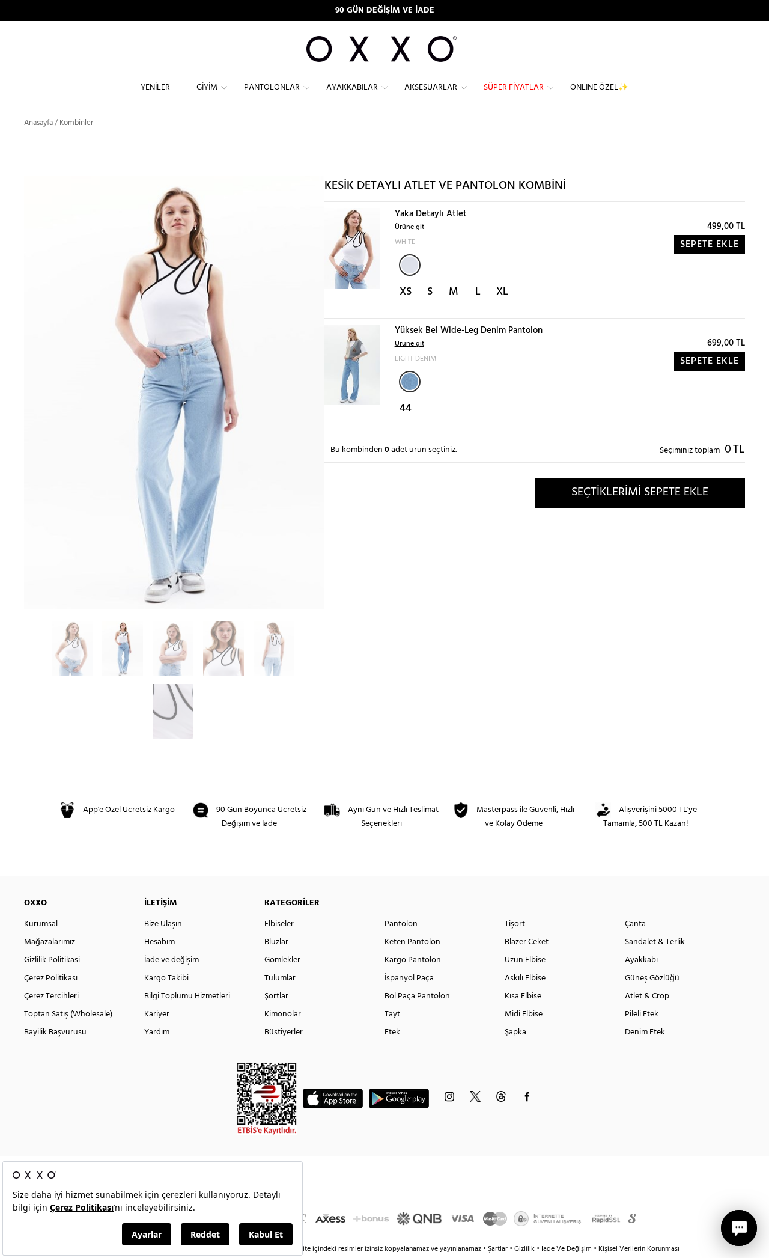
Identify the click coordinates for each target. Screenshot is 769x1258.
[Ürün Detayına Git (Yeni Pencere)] (352, 248)
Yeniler (155, 87)
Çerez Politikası (51, 978)
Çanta (635, 924)
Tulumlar (280, 978)
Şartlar (498, 1249)
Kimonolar (282, 1014)
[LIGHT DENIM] (410, 381)
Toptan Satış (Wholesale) (68, 1014)
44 (406, 408)
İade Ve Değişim (566, 1249)
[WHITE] (410, 265)
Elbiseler (279, 924)
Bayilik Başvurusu (55, 1032)
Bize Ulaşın (163, 924)
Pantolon (401, 924)
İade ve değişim (171, 960)
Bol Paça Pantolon (417, 996)
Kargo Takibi (166, 978)
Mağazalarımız (49, 942)
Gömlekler (282, 960)
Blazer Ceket (527, 942)
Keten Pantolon (412, 942)
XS (406, 292)
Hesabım (159, 942)
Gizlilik (525, 1249)
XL (502, 292)
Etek (392, 1032)
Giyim (206, 87)
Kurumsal (41, 924)
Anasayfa (38, 123)
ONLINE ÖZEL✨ (599, 87)
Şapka (515, 1032)
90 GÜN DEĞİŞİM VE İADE (384, 10)
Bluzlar (276, 942)
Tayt (392, 1014)
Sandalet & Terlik (655, 942)
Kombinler (76, 123)
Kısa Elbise (523, 996)
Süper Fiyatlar (514, 87)
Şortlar (276, 996)
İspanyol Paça (409, 978)
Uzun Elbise (525, 960)
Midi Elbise (524, 1014)
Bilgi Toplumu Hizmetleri (187, 996)
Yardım (156, 1032)
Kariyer (156, 1014)
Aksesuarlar (430, 87)
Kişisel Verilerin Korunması (638, 1249)
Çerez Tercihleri (51, 996)
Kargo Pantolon (412, 960)
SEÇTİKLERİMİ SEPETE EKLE (639, 492)
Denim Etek (645, 1032)
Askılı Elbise (525, 978)
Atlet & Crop (647, 996)
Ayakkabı (641, 960)
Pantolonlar (272, 87)
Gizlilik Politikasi (52, 960)
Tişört (515, 924)
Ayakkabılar (352, 87)
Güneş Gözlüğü (652, 978)
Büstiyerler (283, 1032)
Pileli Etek (641, 1014)
